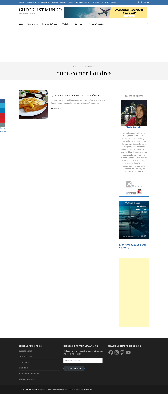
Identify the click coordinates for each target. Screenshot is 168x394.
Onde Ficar (66, 24)
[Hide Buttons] (3, 131)
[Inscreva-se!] (2, 120)
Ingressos (95, 2)
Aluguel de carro (66, 2)
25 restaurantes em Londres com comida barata (75, 95)
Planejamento (32, 24)
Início (21, 24)
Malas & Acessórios (97, 24)
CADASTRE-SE (74, 368)
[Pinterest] (141, 2)
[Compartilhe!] (2, 101)
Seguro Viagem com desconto (38, 2)
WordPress (88, 389)
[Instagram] (144, 2)
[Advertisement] (84, 45)
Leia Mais (57, 108)
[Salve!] (2, 115)
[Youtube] (148, 2)
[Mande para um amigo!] (2, 125)
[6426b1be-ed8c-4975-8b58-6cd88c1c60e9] (134, 238)
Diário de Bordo (25, 351)
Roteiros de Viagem (50, 24)
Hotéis (21, 2)
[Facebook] (138, 2)
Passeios (55, 2)
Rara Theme (68, 389)
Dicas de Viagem (25, 357)
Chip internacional (109, 2)
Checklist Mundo (40, 9)
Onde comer (80, 24)
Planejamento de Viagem (29, 373)
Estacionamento (82, 2)
